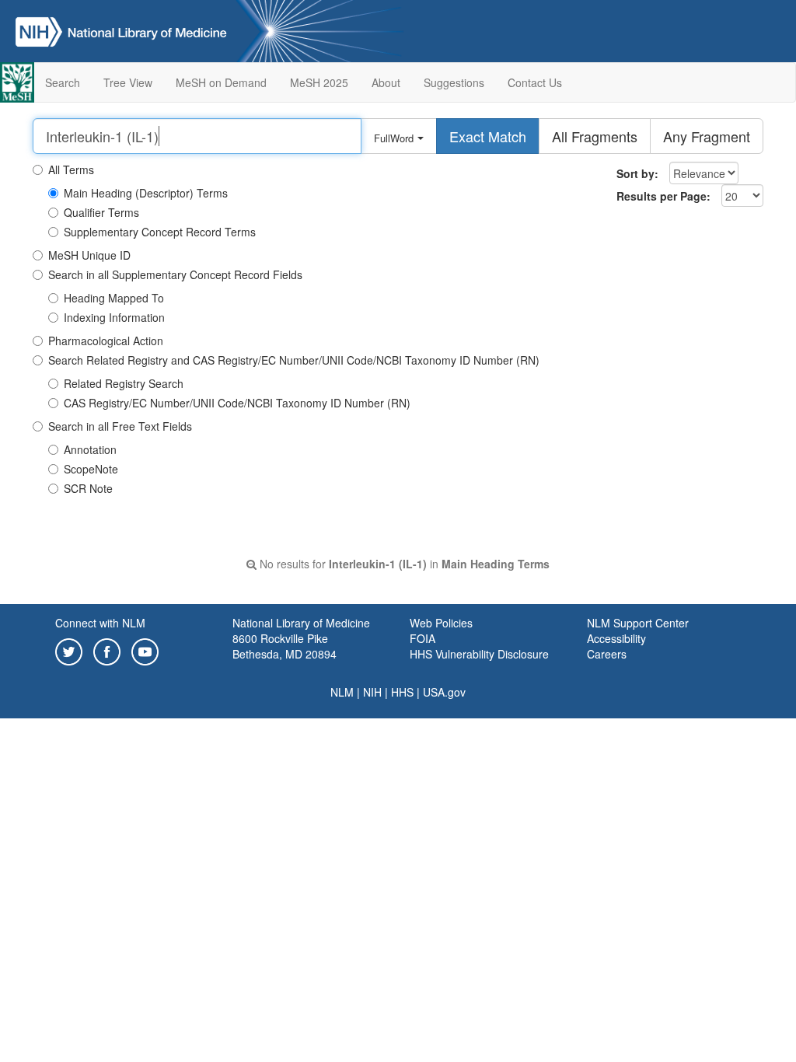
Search (62, 82)
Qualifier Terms (101, 212)
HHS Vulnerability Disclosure (479, 654)
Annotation (90, 449)
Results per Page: (663, 196)
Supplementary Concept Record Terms (160, 231)
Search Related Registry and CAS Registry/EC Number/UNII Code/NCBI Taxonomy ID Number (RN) (293, 360)
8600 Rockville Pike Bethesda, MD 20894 (284, 646)
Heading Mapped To (114, 298)
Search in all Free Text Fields (120, 426)
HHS (402, 692)
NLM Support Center (638, 623)
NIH (372, 692)
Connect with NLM (100, 623)
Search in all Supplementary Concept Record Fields (175, 274)
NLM (342, 692)
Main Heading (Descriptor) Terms (146, 193)
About (386, 82)
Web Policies (441, 623)
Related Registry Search (123, 383)
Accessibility (616, 638)
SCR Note (88, 488)
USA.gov (444, 692)
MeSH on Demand (221, 82)
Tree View (127, 82)
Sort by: (637, 173)
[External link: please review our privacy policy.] (68, 651)
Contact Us (535, 82)
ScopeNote (91, 469)
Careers (607, 654)
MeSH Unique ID (89, 255)
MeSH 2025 (319, 82)
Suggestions (454, 82)
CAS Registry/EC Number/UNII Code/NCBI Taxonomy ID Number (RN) (237, 402)
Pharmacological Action (105, 340)
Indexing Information (114, 317)
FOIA (422, 638)
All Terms (71, 169)
